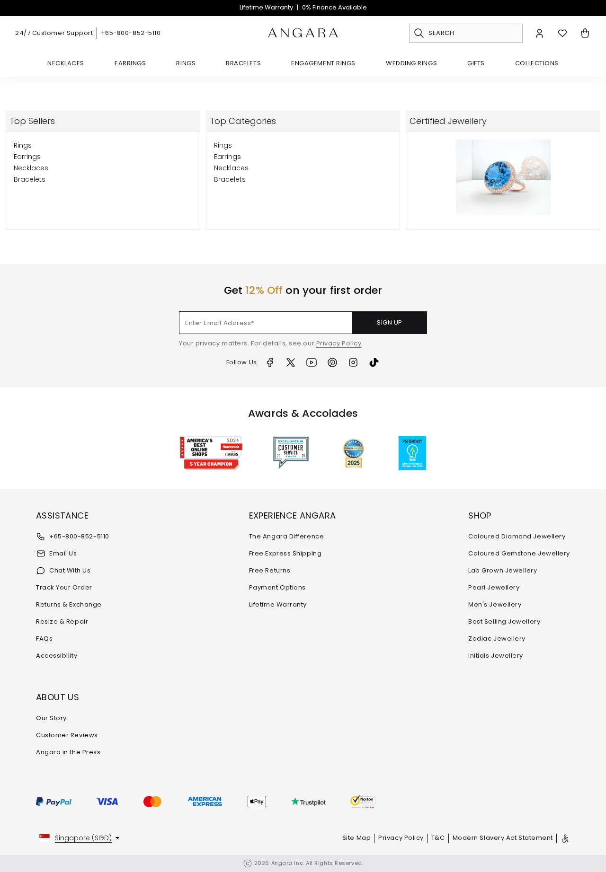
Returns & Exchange (69, 604)
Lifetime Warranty (266, 7)
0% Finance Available (334, 7)
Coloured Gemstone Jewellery (519, 553)
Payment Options (277, 587)
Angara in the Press (68, 752)
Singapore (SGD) (83, 838)
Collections (537, 63)
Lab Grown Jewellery (502, 570)
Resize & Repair (62, 621)
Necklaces (65, 63)
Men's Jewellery (494, 604)
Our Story (51, 717)
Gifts (476, 63)
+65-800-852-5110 (131, 32)
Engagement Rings (323, 63)
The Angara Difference (286, 536)
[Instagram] (353, 362)
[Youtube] (311, 362)
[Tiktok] (374, 362)
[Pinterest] (332, 362)
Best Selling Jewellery (504, 621)
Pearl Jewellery (493, 587)
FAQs (44, 638)
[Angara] (303, 33)
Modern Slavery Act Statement (503, 837)
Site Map (356, 837)
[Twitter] (290, 362)
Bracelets (243, 63)
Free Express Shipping (285, 553)
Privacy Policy (339, 343)
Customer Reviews (67, 735)
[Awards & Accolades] (291, 453)
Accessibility (56, 655)
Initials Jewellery (495, 655)
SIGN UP (389, 322)
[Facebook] (270, 362)
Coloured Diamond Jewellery (516, 536)
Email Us (63, 553)
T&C (438, 837)
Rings (186, 63)
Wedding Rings (411, 63)
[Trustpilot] (308, 801)
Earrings (130, 63)
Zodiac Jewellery (497, 638)
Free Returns (270, 570)
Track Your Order (64, 587)
